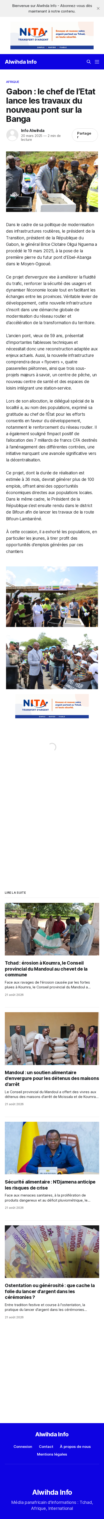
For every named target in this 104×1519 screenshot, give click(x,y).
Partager (84, 135)
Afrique (12, 82)
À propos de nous (75, 1446)
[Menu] (97, 62)
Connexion (23, 1446)
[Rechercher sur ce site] (89, 62)
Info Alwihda (33, 130)
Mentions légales (52, 1454)
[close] (98, 8)
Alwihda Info (21, 61)
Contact (46, 1446)
